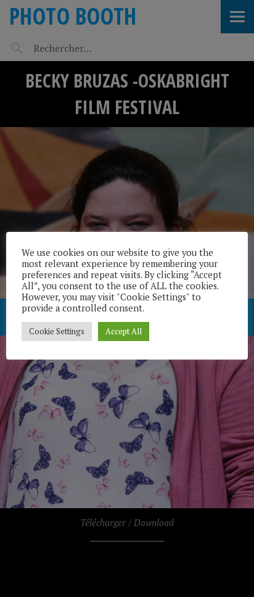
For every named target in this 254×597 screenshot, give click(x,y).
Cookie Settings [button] (56, 331)
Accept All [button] (123, 331)
